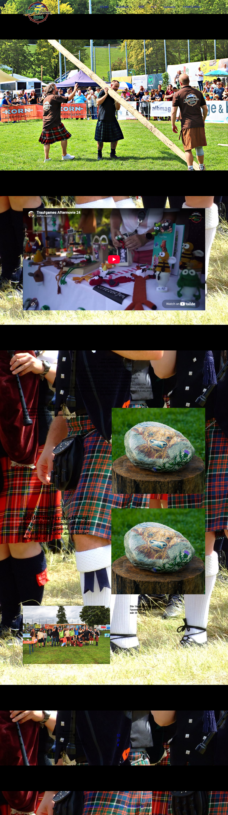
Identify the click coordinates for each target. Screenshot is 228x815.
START (104, 6)
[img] (54, 12)
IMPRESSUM (135, 806)
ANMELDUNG (191, 6)
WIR (141, 6)
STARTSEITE (93, 806)
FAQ (154, 6)
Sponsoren (169, 6)
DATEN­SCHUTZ (114, 806)
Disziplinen (122, 6)
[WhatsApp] (118, 740)
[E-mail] (118, 735)
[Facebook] (118, 745)
